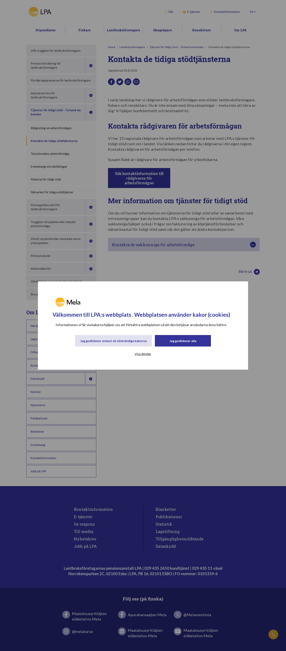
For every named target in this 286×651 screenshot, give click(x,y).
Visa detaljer (143, 354)
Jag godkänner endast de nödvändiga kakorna (113, 341)
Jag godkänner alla (182, 341)
